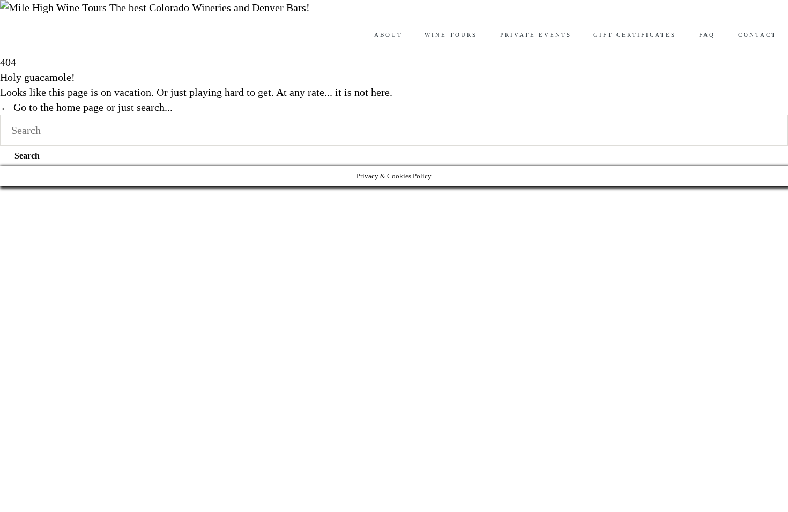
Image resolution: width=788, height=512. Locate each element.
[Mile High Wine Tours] (54, 7)
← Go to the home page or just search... (86, 107)
